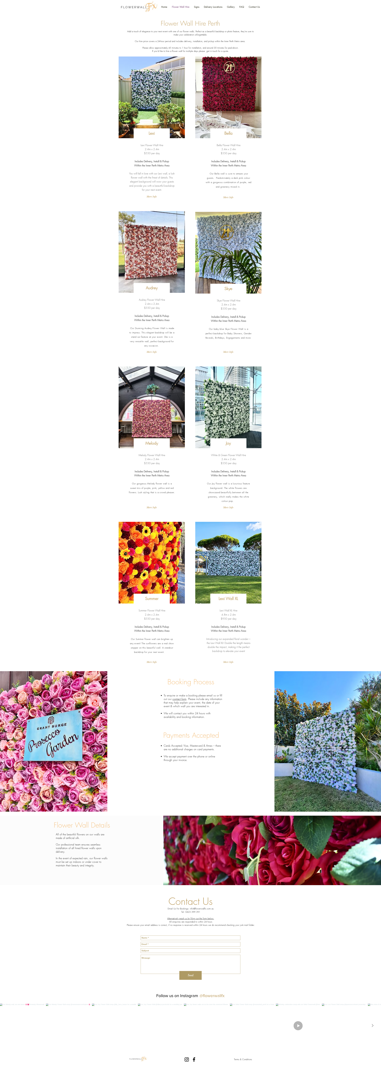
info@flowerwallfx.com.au (202, 908)
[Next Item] (372, 1025)
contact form (179, 699)
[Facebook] (194, 1059)
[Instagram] (187, 1059)
